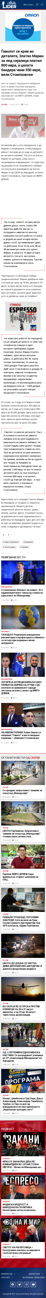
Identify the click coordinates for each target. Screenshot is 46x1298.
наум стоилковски (12, 542)
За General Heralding (34, 1277)
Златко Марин (10, 547)
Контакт (5, 1277)
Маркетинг (34, 1274)
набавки (25, 547)
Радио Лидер (9, 4)
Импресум (6, 1274)
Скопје (4, 104)
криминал (29, 542)
